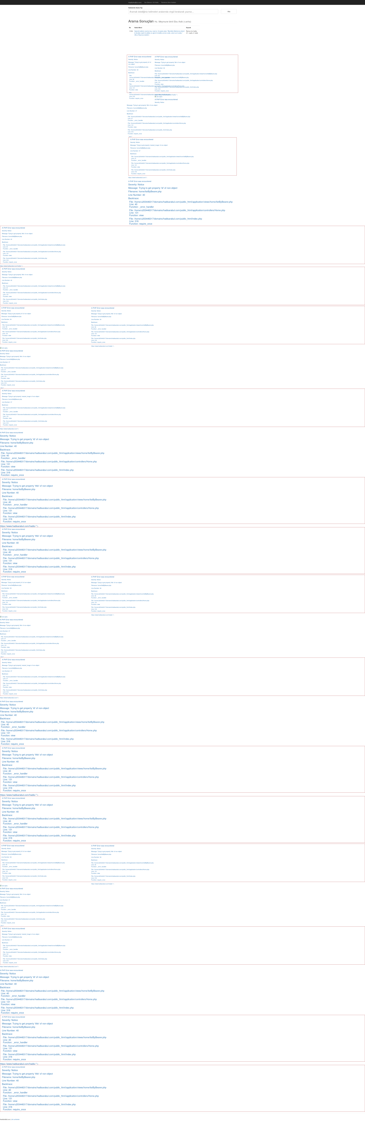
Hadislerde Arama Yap (135, 8)
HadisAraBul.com (135, 2)
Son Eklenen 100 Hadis (151, 2)
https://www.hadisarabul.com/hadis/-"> (53, 502)
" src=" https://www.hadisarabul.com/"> (161, 157)
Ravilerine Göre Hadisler (168, 2)
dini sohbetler (16, 1119)
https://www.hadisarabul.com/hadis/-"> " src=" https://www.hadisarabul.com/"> (77, 368)
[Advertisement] (219, 39)
